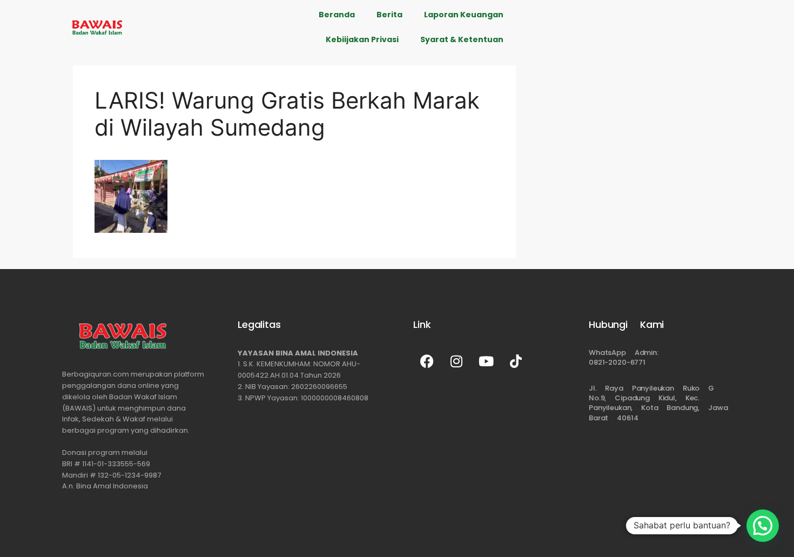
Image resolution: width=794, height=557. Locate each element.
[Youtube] (486, 361)
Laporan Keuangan (463, 14)
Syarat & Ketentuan (461, 39)
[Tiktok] (515, 361)
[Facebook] (426, 361)
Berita (389, 14)
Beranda (337, 14)
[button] (762, 525)
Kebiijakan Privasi (362, 39)
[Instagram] (456, 361)
